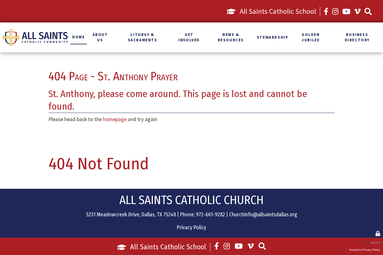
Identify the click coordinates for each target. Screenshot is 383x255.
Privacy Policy (191, 227)
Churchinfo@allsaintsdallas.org (263, 215)
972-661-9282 (210, 215)
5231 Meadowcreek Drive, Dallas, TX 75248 (131, 215)
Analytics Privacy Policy (364, 250)
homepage (115, 119)
